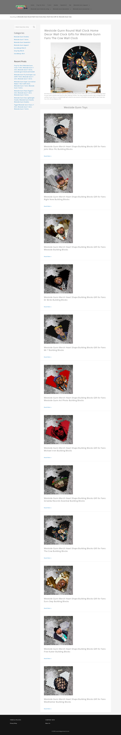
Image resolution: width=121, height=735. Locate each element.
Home (11, 17)
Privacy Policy (13, 723)
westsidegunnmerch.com (62, 731)
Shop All (15, 17)
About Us (47, 723)
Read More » (48, 156)
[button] (81, 5)
